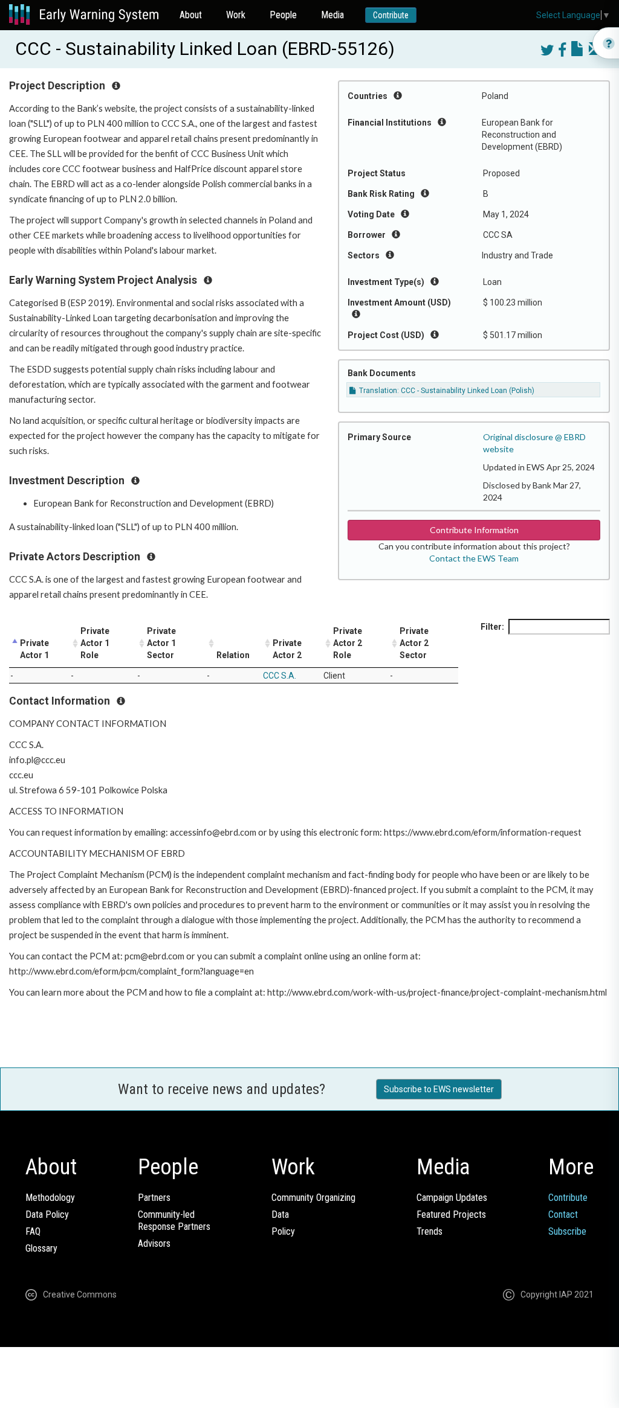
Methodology (50, 1197)
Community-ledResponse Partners (174, 1220)
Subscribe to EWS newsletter (439, 1089)
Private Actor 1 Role (94, 643)
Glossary (41, 1248)
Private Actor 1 (34, 649)
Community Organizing (313, 1197)
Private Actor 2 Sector (414, 643)
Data (280, 1214)
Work (235, 15)
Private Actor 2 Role (347, 643)
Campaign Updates (451, 1197)
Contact (563, 1214)
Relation (233, 655)
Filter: (492, 627)
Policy (283, 1231)
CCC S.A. (279, 675)
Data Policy (47, 1214)
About (191, 15)
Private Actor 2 (287, 649)
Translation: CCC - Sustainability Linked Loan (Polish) (445, 390)
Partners (154, 1197)
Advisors (154, 1243)
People (283, 15)
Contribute (391, 15)
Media (332, 15)
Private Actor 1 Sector (161, 643)
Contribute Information (474, 530)
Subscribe (567, 1231)
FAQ (33, 1231)
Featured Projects (451, 1214)
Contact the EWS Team (474, 558)
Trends (429, 1231)
